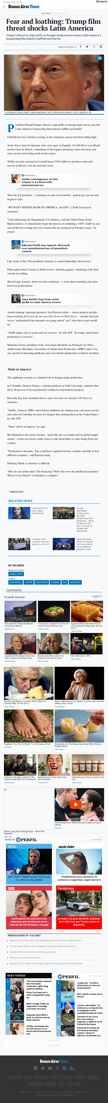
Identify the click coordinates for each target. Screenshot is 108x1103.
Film (65, 582)
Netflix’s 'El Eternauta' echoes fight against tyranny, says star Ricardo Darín (46, 963)
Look (61, 1083)
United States (42, 582)
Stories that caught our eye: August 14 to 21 (41, 542)
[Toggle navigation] (4, 6)
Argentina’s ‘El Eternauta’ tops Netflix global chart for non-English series (45, 940)
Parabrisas (93, 1077)
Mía (77, 1083)
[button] (100, 58)
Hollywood (75, 582)
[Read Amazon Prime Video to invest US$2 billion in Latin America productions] (64, 539)
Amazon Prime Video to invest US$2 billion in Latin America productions (85, 544)
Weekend (49, 1083)
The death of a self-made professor (40, 511)
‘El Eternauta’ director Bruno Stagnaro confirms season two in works (43, 946)
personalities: (16, 570)
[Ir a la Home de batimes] (54, 1061)
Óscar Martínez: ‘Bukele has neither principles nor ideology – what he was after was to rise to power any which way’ (85, 519)
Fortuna (67, 1077)
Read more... (30, 175)
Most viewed (16, 975)
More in (9, 839)
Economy (55, 582)
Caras (28, 1077)
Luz (69, 1083)
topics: (12, 579)
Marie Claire (41, 1077)
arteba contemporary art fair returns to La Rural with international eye (40, 182)
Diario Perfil (16, 1077)
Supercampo (35, 1083)
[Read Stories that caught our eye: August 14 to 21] (19, 539)
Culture (28, 582)
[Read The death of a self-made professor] (19, 509)
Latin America (15, 582)
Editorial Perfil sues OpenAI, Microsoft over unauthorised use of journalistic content (46, 248)
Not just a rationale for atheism (25, 957)
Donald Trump (16, 574)
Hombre (80, 1077)
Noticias (55, 1077)
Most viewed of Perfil (79, 977)
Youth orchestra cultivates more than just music (33, 951)
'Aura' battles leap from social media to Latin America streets (41, 301)
